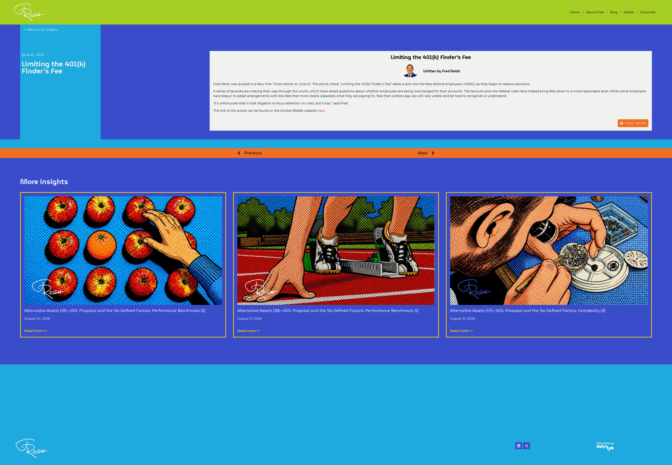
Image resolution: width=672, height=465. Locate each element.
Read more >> (35, 331)
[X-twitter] (526, 445)
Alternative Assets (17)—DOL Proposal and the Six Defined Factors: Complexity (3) (528, 311)
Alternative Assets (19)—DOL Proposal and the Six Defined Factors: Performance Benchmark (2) (115, 311)
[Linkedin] (518, 445)
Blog (613, 12)
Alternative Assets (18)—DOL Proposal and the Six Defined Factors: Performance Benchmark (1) (328, 311)
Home (575, 12)
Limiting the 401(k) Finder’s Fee (54, 67)
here (321, 110)
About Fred (595, 12)
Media (629, 12)
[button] (633, 123)
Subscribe (648, 12)
